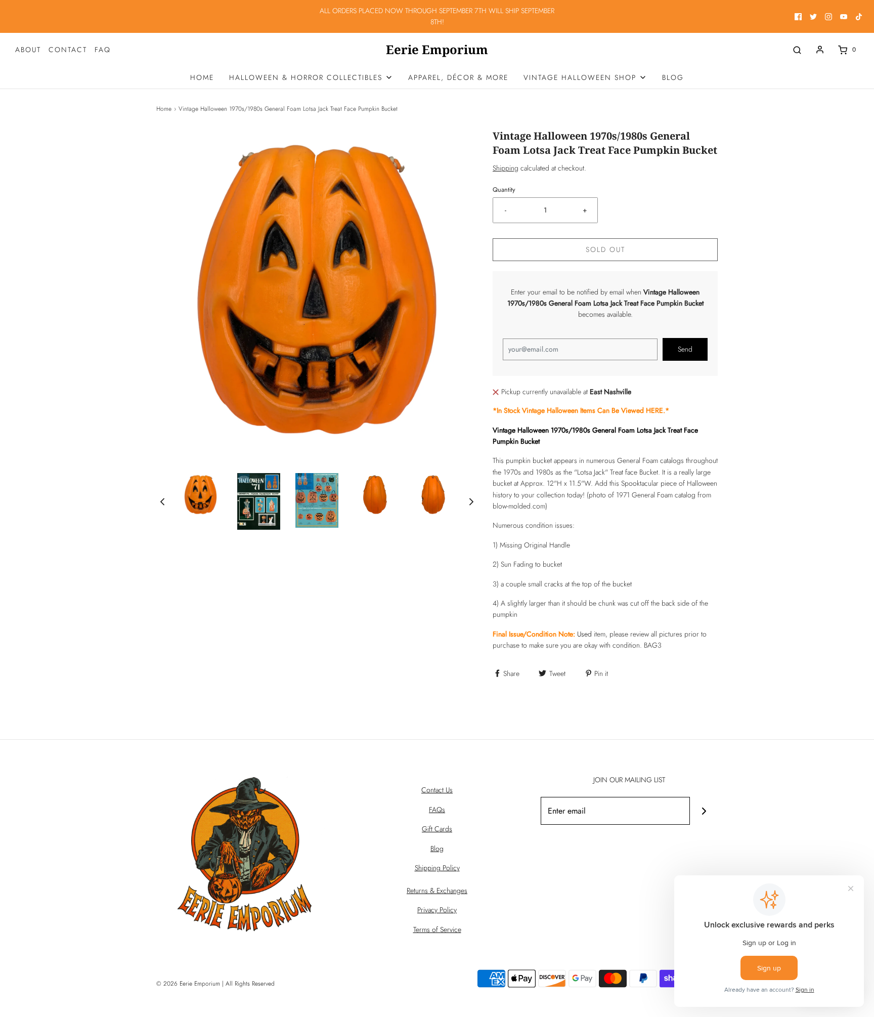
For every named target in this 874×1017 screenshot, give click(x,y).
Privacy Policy (437, 910)
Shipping (505, 168)
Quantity (504, 189)
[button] (162, 501)
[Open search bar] (797, 50)
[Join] (704, 811)
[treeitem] (311, 77)
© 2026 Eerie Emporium (188, 983)
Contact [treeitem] (68, 50)
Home (163, 108)
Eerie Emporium (437, 50)
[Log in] (820, 49)
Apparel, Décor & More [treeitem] (458, 77)
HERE (654, 410)
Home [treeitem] (202, 77)
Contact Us (437, 790)
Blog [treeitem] (673, 77)
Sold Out (605, 249)
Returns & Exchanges (437, 890)
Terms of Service (437, 929)
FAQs (437, 809)
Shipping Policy (437, 868)
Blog (437, 848)
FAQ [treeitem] (103, 50)
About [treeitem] (28, 50)
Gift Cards (437, 829)
